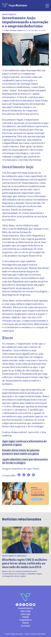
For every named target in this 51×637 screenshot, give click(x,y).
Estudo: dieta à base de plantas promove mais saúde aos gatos (21, 452)
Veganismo (25, 620)
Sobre (25, 622)
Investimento (9, 14)
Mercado (21, 556)
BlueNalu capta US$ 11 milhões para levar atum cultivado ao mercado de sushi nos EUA (24, 563)
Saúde (25, 617)
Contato (25, 625)
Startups (25, 614)
